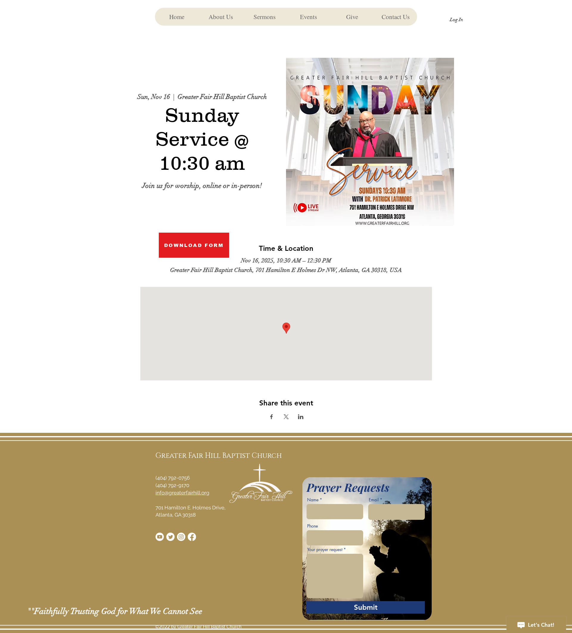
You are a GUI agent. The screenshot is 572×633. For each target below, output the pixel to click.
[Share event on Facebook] (271, 416)
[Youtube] (160, 537)
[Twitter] (170, 537)
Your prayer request (324, 550)
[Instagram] (181, 537)
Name (312, 500)
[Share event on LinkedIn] (301, 416)
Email (374, 500)
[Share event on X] (286, 416)
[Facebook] (192, 537)
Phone (312, 526)
